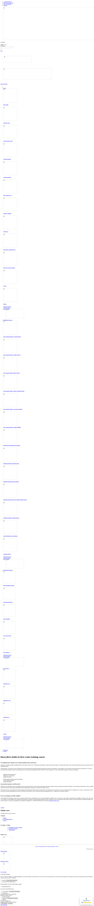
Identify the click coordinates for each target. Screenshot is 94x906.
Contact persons (6, 308)
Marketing (4, 898)
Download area (6, 717)
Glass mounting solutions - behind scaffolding (12, 427)
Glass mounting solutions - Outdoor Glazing (11, 354)
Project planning (6, 618)
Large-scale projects (7, 635)
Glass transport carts (7, 195)
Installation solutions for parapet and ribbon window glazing (15, 499)
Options (4, 304)
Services (5, 285)
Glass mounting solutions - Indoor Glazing (11, 373)
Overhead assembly (7, 159)
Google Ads (4, 893)
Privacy (57, 846)
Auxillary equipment (7, 213)
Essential (4, 880)
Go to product (4, 872)
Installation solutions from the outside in (11, 481)
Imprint (36, 846)
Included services (6, 683)
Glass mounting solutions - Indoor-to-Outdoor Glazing (13, 391)
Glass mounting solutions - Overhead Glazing (12, 336)
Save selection (4, 903)
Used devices (5, 231)
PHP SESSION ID (6, 886)
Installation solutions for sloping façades (11, 463)
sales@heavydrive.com (54, 800)
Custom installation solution (8, 585)
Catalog (4, 734)
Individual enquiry (7, 306)
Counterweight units (7, 177)
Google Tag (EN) (6, 896)
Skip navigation (4, 84)
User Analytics (5, 891)
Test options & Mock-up (8, 602)
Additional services (7, 700)
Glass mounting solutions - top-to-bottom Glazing (12, 409)
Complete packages (7, 554)
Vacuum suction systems (8, 141)
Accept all (10, 903)
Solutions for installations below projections (11, 445)
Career (4, 820)
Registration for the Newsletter (15, 827)
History (5, 818)
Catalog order (12, 830)
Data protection (4, 904)
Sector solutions (6, 652)
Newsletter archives (13, 828)
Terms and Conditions (51, 846)
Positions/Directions (42, 846)
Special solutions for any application (10, 536)
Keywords (3, 46)
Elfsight (4, 899)
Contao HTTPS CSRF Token (8, 881)
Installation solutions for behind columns (11, 517)
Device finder (5, 104)
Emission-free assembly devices (9, 249)
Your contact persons (7, 819)
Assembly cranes (6, 122)
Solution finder (4, 851)
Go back (2, 807)
